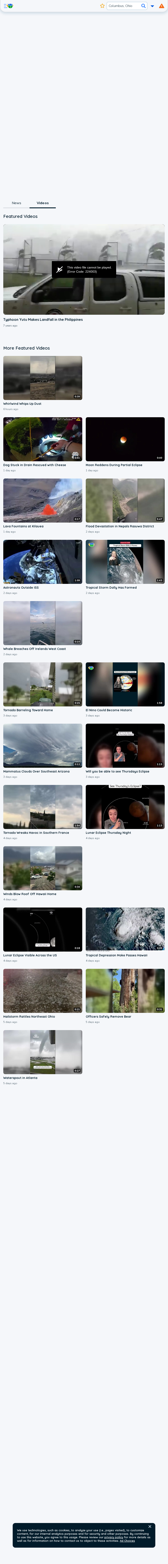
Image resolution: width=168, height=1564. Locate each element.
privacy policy (113, 1537)
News (16, 203)
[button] (150, 1526)
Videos (43, 203)
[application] (83, 269)
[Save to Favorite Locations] (102, 6)
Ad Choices (127, 1540)
